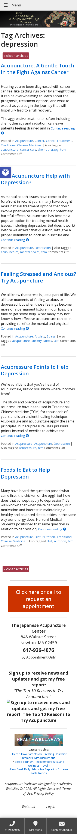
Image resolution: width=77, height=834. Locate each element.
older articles (15, 55)
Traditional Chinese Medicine (21, 145)
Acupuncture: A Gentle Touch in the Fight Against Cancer (37, 69)
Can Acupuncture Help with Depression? (35, 179)
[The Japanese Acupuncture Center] (38, 19)
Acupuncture (24, 141)
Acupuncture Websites (21, 783)
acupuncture (9, 149)
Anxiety (40, 336)
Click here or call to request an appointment (38, 599)
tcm (63, 149)
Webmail (28, 806)
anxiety (36, 341)
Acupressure (24, 444)
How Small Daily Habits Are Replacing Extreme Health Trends (39, 771)
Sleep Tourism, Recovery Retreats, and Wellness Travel (39, 763)
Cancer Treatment (59, 141)
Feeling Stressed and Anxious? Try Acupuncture (38, 277)
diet (49, 541)
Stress (51, 336)
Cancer (39, 141)
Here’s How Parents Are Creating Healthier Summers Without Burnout (39, 756)
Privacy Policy (44, 793)
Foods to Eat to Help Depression (25, 473)
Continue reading (13, 240)
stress (47, 341)
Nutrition (48, 537)
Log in (50, 806)
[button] (5, 172)
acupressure (27, 448)
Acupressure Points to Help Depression (34, 370)
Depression (43, 248)
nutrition (60, 541)
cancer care (28, 149)
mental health (30, 252)
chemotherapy (48, 149)
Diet (38, 537)
